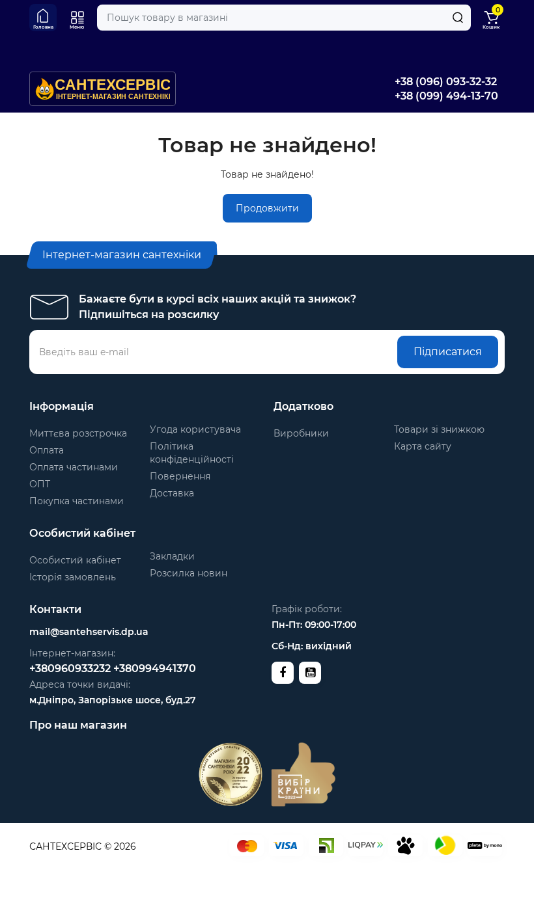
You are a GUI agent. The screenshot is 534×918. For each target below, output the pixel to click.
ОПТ (39, 484)
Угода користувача (195, 429)
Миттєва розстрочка (78, 433)
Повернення (180, 476)
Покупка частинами (76, 501)
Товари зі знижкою (439, 429)
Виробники (301, 433)
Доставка (172, 493)
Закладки (172, 556)
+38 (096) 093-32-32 (446, 81)
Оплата (46, 450)
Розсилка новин (188, 573)
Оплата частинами (73, 467)
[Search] (457, 17)
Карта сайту (422, 446)
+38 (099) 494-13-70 (446, 96)
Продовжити (267, 208)
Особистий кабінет (75, 560)
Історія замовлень (72, 577)
